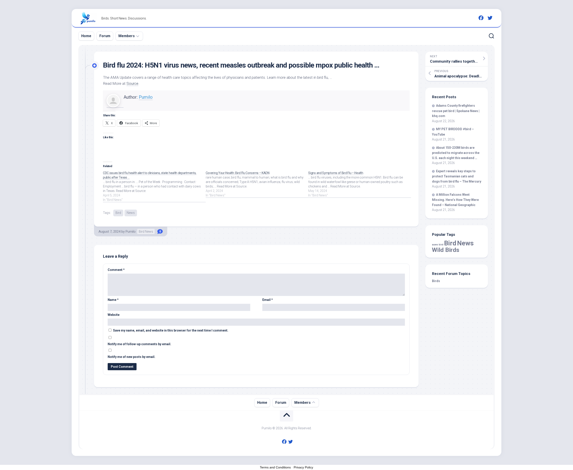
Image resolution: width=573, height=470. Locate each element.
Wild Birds (445, 249)
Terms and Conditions (275, 467)
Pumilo (146, 97)
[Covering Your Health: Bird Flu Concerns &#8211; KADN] (257, 184)
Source (132, 83)
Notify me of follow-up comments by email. (139, 344)
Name (113, 300)
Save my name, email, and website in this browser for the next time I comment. (170, 330)
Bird (118, 213)
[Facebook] (481, 17)
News (131, 213)
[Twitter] (489, 17)
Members (126, 36)
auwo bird (437, 244)
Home (86, 36)
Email (267, 300)
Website (114, 315)
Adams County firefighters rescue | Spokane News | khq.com (455, 111)
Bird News (146, 231)
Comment (116, 270)
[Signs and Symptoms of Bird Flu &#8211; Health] (359, 184)
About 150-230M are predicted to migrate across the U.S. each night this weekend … (455, 153)
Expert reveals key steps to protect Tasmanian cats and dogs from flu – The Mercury (456, 176)
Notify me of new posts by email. (131, 357)
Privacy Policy (303, 467)
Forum (104, 36)
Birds (436, 281)
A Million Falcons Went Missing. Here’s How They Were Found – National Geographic (455, 200)
